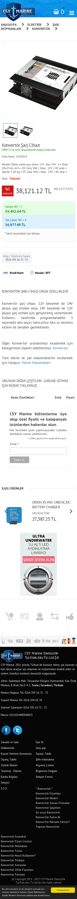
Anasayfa (9, 24)
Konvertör (41, 29)
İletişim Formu (44, 777)
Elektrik (35, 24)
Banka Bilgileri (9, 777)
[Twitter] (17, 729)
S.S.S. (4, 788)
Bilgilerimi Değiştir (46, 771)
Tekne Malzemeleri (36, 362)
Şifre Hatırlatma (45, 759)
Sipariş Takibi (8, 759)
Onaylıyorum (63, 890)
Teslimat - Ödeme (11, 771)
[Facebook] (6, 729)
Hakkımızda (7, 748)
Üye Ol (40, 742)
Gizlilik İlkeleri (9, 765)
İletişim (5, 782)
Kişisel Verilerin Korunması (16, 753)
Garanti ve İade (10, 742)
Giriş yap (41, 748)
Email (14, 444)
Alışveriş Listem (45, 765)
